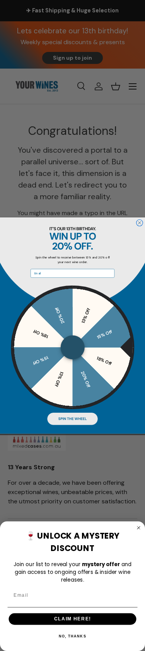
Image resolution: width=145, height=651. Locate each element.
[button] (72, 419)
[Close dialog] (139, 222)
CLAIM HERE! (72, 619)
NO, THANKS (72, 636)
